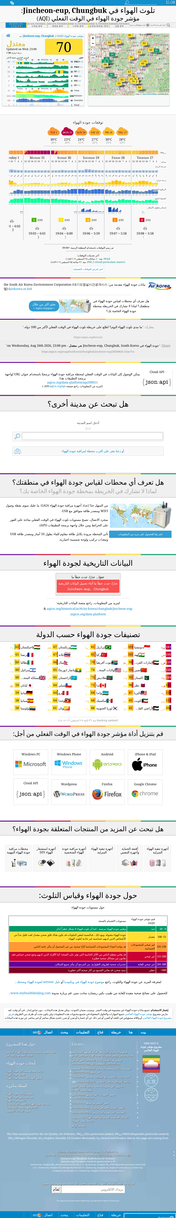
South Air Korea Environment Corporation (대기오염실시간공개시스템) (87, 1155)
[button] (129, 37)
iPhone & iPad (145, 754)
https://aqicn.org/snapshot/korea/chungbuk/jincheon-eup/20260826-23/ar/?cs (88, 351)
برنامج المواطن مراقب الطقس (114, 1081)
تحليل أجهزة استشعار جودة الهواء (24, 1078)
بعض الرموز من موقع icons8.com (90, 1103)
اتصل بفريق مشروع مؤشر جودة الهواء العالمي (31, 1052)
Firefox (107, 784)
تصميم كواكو (78, 1125)
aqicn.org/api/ (55, 386)
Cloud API (31, 783)
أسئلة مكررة (16, 1085)
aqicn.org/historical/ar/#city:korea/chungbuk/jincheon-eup (89, 609)
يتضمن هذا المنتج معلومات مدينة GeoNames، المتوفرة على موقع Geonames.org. (101, 1070)
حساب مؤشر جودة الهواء (19, 1097)
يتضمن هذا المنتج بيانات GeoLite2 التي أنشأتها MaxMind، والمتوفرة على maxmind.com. (97, 1062)
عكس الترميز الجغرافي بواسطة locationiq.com (98, 1107)
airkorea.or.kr (20, 289)
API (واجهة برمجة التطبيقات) (22, 1107)
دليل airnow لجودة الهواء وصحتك (38, 982)
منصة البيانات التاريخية (18, 1111)
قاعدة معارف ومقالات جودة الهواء (24, 1071)
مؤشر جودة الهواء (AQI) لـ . (53, 36)
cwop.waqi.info (85, 1081)
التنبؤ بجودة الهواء (15, 1100)
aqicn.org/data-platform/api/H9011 (72, 382)
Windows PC (30, 754)
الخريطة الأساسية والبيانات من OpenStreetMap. (98, 1112)
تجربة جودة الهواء (15, 1074)
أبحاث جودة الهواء (20, 1063)
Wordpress (69, 784)
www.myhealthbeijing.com (30, 993)
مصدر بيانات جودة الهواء (19, 1093)
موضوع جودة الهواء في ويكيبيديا (84, 982)
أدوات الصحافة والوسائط (19, 1055)
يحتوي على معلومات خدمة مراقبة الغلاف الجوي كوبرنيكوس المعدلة (97, 1088)
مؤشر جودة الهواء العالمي (138, 1014)
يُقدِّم (56, 1189)
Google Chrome (145, 784)
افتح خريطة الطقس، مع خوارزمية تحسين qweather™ (101, 1076)
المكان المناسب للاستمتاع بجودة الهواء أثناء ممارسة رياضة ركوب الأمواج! (100, 1119)
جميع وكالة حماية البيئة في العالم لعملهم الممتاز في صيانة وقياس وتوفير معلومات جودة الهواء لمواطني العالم (102, 1053)
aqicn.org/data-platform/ (88, 614)
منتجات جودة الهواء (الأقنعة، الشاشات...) (28, 1104)
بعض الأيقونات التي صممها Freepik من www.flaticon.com (93, 1096)
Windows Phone (69, 754)
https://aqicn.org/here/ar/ (88, 337)
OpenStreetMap (149, 93)
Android (107, 754)
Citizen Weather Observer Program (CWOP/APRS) (87, 1151)
